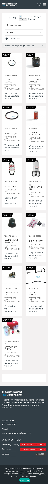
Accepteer (24, 480)
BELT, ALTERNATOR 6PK (35, 187)
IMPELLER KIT (35, 241)
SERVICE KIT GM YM (10, 348)
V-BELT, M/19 (10, 134)
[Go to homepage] (9, 5)
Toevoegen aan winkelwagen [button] (12, 87)
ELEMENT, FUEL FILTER (35, 133)
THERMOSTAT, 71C (11, 294)
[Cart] (39, 4)
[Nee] (45, 474)
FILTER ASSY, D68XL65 (35, 81)
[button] (44, 4)
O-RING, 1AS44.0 (8, 81)
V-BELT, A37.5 (11, 186)
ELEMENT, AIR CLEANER (11, 241)
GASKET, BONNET (33, 294)
